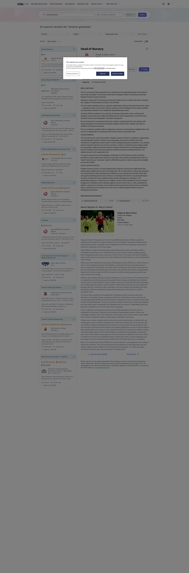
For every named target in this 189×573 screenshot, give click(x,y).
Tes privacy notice (110, 68)
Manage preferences (73, 73)
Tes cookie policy (99, 68)
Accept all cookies (117, 73)
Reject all (102, 73)
